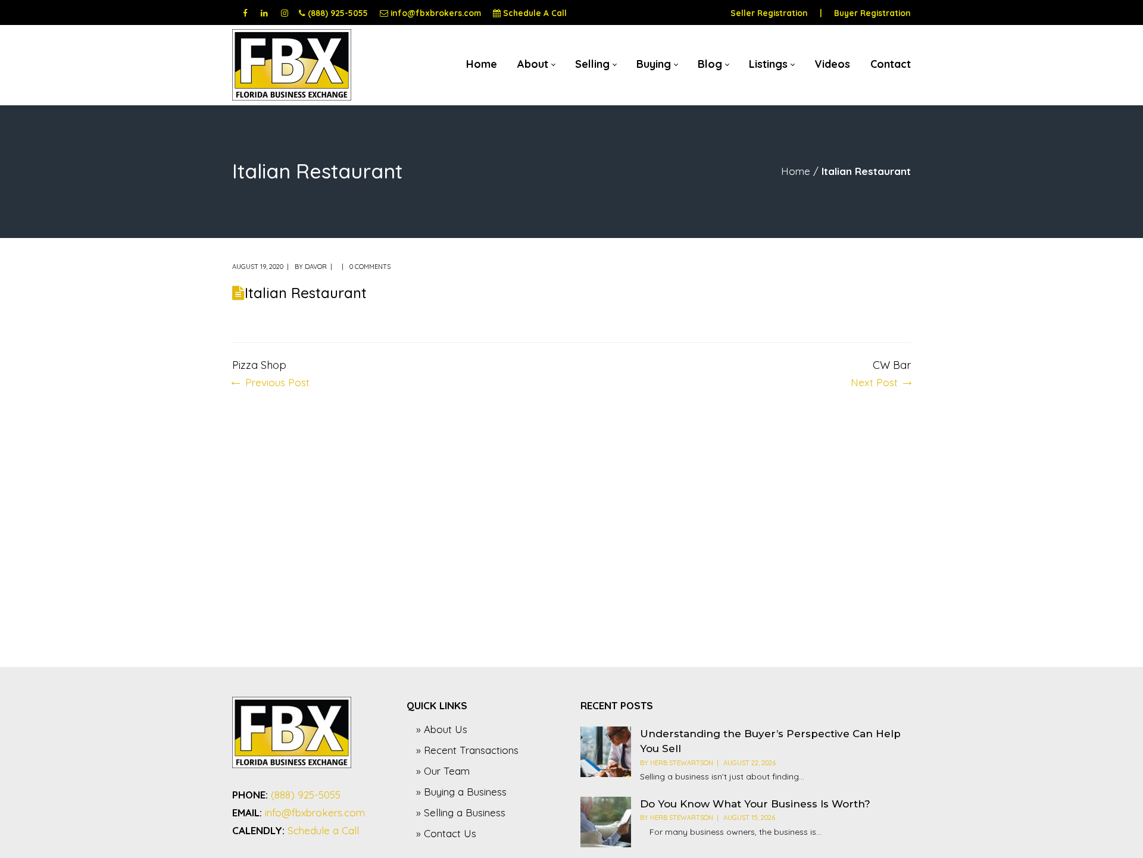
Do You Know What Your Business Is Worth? (755, 804)
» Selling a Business (460, 812)
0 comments (370, 266)
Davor (316, 266)
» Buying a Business (461, 791)
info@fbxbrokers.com (436, 13)
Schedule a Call (323, 830)
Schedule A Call (535, 13)
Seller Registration (769, 13)
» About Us (441, 729)
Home (795, 171)
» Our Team (443, 771)
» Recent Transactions (467, 750)
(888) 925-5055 (338, 13)
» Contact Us (446, 833)
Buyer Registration (872, 13)
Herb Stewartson (681, 763)
